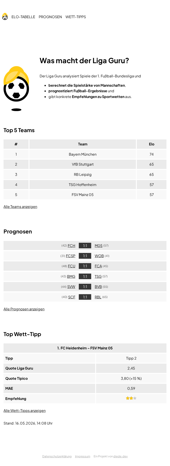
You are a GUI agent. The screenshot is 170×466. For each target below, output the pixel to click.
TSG (98, 276)
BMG (71, 276)
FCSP (70, 255)
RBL (98, 297)
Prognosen (50, 16)
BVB (98, 286)
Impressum (82, 456)
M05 (98, 245)
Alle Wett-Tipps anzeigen (25, 410)
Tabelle (23, 16)
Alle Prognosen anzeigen (24, 309)
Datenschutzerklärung (56, 456)
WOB (99, 255)
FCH (71, 245)
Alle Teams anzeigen (20, 206)
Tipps (76, 16)
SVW (71, 286)
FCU (71, 266)
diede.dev (120, 456)
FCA (98, 266)
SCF (71, 297)
